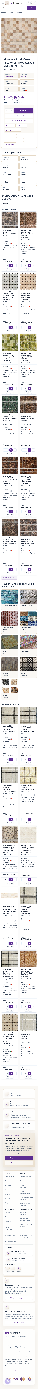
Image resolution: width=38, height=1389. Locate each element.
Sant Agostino (25, 860)
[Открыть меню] (2, 3)
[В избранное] (8, 269)
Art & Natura (6, 1051)
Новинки (8, 1194)
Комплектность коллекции (14, 140)
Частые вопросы (10, 1241)
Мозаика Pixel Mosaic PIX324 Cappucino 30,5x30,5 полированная (8, 973)
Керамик (12, 1333)
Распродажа (9, 1198)
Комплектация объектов (25, 1204)
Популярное (9, 1203)
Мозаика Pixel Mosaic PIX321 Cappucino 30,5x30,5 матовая (9, 728)
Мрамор (19, 12)
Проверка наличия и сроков (26, 1198)
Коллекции (8, 1190)
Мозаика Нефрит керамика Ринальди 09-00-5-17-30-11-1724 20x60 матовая (10, 909)
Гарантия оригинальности (10, 1222)
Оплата (7, 1212)
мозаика (5, 203)
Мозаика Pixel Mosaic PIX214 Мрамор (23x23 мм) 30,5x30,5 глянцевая (28, 356)
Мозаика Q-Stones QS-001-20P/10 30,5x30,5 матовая (28, 787)
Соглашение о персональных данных (16, 1370)
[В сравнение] (11, 269)
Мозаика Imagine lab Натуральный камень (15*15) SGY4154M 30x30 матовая (9, 848)
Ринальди (14, 923)
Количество (8, 107)
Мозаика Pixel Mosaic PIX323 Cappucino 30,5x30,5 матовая (28, 728)
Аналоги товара (10, 144)
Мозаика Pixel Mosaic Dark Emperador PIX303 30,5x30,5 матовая (9, 233)
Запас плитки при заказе (26, 1225)
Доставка (8, 1217)
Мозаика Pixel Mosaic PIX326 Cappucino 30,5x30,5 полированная (26, 1036)
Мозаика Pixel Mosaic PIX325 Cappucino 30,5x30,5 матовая (9, 788)
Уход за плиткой (25, 1231)
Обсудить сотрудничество (19, 1298)
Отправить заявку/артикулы (19, 1158)
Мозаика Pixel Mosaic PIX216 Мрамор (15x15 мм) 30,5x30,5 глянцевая (27, 418)
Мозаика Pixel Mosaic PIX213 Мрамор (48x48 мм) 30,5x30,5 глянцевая (8, 356)
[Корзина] (35, 2)
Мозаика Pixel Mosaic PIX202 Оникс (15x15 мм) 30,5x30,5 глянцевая (27, 973)
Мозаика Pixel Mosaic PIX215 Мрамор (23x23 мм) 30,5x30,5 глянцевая (10, 418)
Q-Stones (30, 795)
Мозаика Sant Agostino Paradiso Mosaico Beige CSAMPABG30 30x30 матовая (27, 848)
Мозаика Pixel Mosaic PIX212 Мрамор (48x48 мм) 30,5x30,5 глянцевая (26, 295)
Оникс (33, 986)
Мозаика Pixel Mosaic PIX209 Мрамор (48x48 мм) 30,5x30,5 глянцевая (8, 295)
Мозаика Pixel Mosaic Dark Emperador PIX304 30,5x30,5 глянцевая (27, 234)
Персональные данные (10, 1236)
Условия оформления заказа (9, 1229)
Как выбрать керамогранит (25, 1219)
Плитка (7, 1181)
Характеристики (10, 136)
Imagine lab (6, 860)
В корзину (23, 110)
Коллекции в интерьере (24, 1213)
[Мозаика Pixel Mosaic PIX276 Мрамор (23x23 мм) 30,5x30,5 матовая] (19, 36)
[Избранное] (28, 2)
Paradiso (32, 862)
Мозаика (8, 1185)
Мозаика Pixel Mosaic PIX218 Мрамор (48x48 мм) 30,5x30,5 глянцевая (26, 479)
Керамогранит (9, 1176)
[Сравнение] (31, 2)
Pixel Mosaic (11, 12)
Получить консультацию (19, 1163)
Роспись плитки (25, 1176)
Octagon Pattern (7, 1055)
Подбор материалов (24, 1186)
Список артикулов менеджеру (26, 1236)
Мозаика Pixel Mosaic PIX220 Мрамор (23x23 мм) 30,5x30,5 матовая (28, 540)
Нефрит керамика (8, 921)
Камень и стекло (8, 743)
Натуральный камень (9, 864)
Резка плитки (24, 1181)
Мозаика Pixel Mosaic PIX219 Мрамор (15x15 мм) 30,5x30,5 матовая (9, 540)
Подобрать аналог (19, 1322)
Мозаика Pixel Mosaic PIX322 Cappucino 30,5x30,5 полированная (26, 909)
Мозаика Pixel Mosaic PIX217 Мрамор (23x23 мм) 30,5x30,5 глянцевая (10, 479)
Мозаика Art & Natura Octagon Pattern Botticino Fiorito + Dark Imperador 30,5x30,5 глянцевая (8, 1038)
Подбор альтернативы (25, 1192)
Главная (3, 12)
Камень (33, 797)
